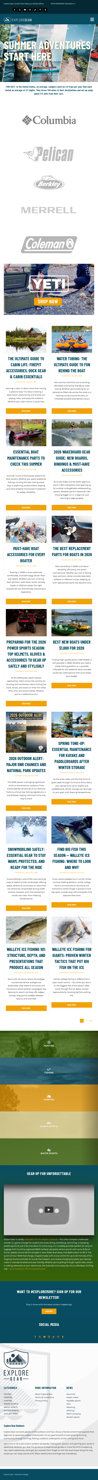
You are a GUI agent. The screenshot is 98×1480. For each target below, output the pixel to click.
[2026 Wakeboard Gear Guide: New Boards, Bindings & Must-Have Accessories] (72, 421)
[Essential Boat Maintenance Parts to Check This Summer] (26, 421)
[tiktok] (35, 10)
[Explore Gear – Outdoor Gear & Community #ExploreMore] (16, 1350)
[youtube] (25, 10)
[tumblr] (45, 10)
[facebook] (15, 10)
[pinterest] (40, 10)
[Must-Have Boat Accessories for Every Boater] (26, 517)
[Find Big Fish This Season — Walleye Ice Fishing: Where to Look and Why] (71, 818)
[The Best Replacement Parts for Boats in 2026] (72, 517)
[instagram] (30, 10)
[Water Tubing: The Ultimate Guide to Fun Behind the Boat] (72, 327)
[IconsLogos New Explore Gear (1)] (49, 228)
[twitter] (20, 10)
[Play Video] (49, 1210)
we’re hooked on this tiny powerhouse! (27, 1269)
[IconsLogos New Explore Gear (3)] (49, 194)
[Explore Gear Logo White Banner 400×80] (18, 18)
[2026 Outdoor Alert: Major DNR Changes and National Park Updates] (26, 713)
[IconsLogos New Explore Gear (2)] (49, 138)
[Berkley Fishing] (49, 173)
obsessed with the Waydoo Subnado (41, 1239)
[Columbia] (49, 104)
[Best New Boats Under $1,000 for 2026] (71, 610)
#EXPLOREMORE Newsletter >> (63, 4)
